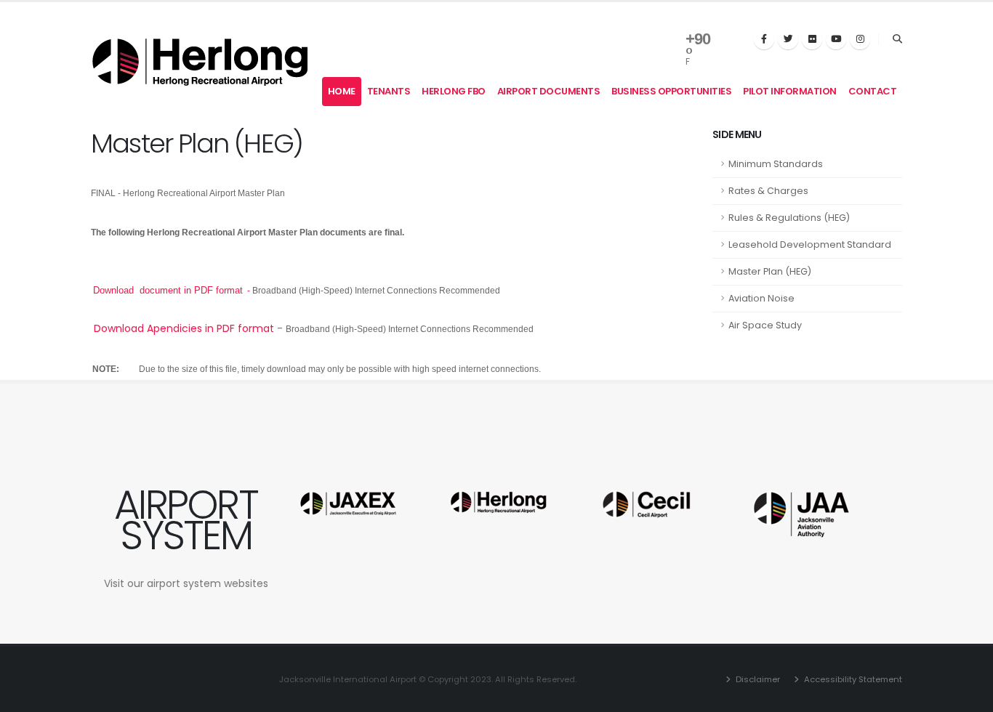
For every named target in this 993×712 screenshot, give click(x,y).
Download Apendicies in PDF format (184, 328)
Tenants (389, 91)
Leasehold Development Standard (809, 244)
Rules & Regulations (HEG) (789, 217)
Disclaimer (756, 679)
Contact (872, 91)
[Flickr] (812, 39)
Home (341, 91)
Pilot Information (790, 91)
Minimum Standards (775, 164)
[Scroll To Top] (967, 695)
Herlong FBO (454, 91)
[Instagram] (860, 39)
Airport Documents (548, 91)
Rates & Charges (768, 191)
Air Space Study (765, 325)
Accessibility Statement (852, 679)
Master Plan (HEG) (769, 271)
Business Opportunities (671, 91)
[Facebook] (764, 39)
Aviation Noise (761, 298)
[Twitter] (788, 39)
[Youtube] (836, 39)
